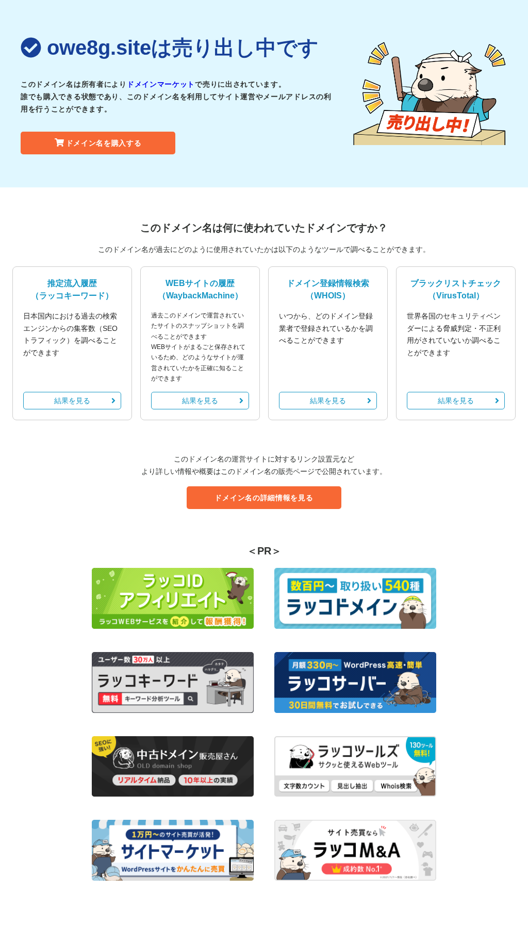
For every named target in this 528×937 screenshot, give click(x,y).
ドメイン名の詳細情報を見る (263, 498)
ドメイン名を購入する (104, 143)
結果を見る (72, 400)
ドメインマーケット (161, 84)
